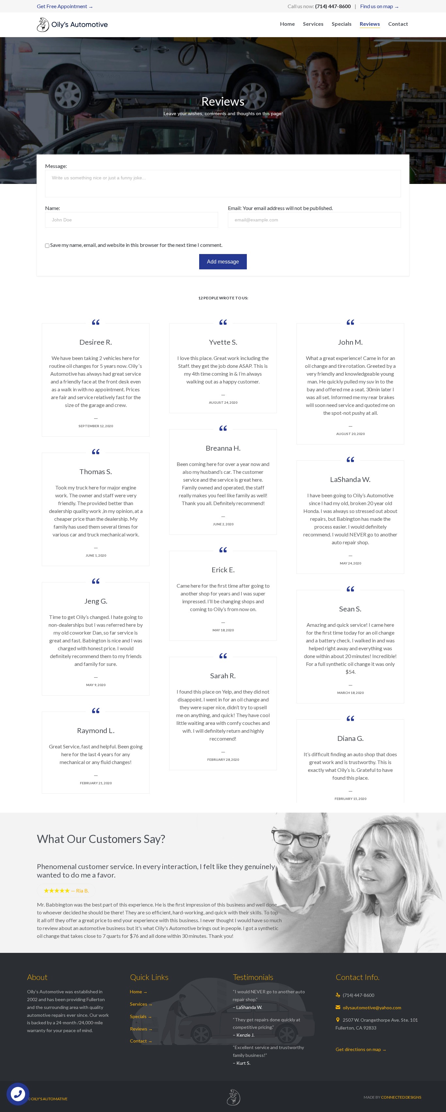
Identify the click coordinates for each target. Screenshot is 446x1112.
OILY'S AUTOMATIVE (49, 1098)
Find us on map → (379, 6)
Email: (235, 208)
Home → (139, 991)
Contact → (141, 1041)
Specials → (141, 1016)
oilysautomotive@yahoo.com (368, 1007)
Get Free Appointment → (65, 6)
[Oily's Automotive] (72, 24)
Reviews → (141, 1028)
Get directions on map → (361, 1049)
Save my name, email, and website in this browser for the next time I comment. (135, 245)
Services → (141, 1004)
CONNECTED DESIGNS (401, 1097)
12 (223, 297)
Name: (52, 208)
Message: (56, 166)
